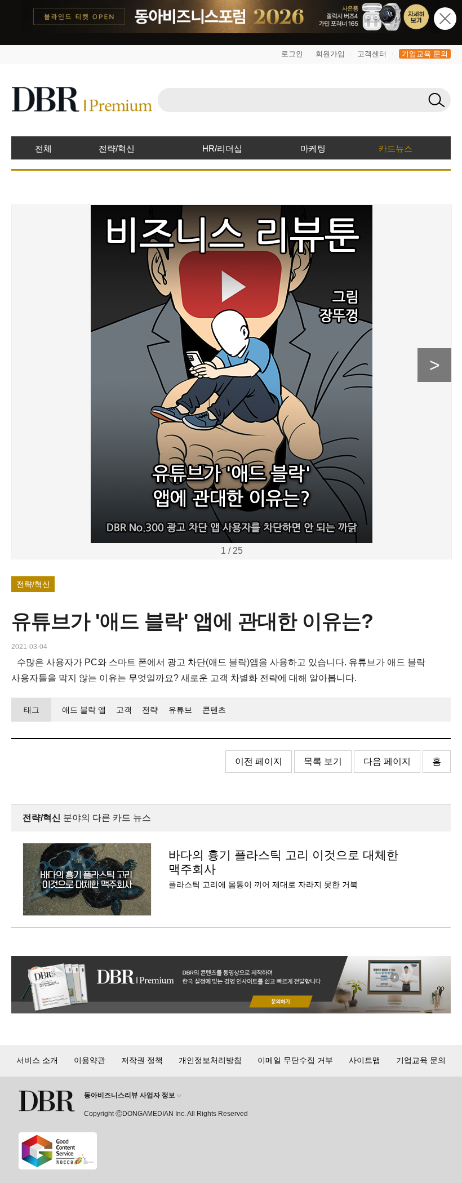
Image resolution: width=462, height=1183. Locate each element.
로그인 (292, 54)
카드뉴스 (395, 148)
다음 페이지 (387, 761)
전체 (43, 148)
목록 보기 (323, 761)
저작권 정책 (142, 1060)
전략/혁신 (117, 148)
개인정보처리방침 (210, 1060)
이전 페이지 (258, 761)
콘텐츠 (214, 709)
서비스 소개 (37, 1060)
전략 (150, 709)
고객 (124, 709)
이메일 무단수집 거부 (295, 1060)
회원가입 (330, 54)
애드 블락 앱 (83, 709)
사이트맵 (364, 1060)
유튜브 (180, 709)
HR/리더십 (222, 148)
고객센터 (372, 54)
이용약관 (89, 1060)
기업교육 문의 (425, 54)
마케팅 (313, 148)
